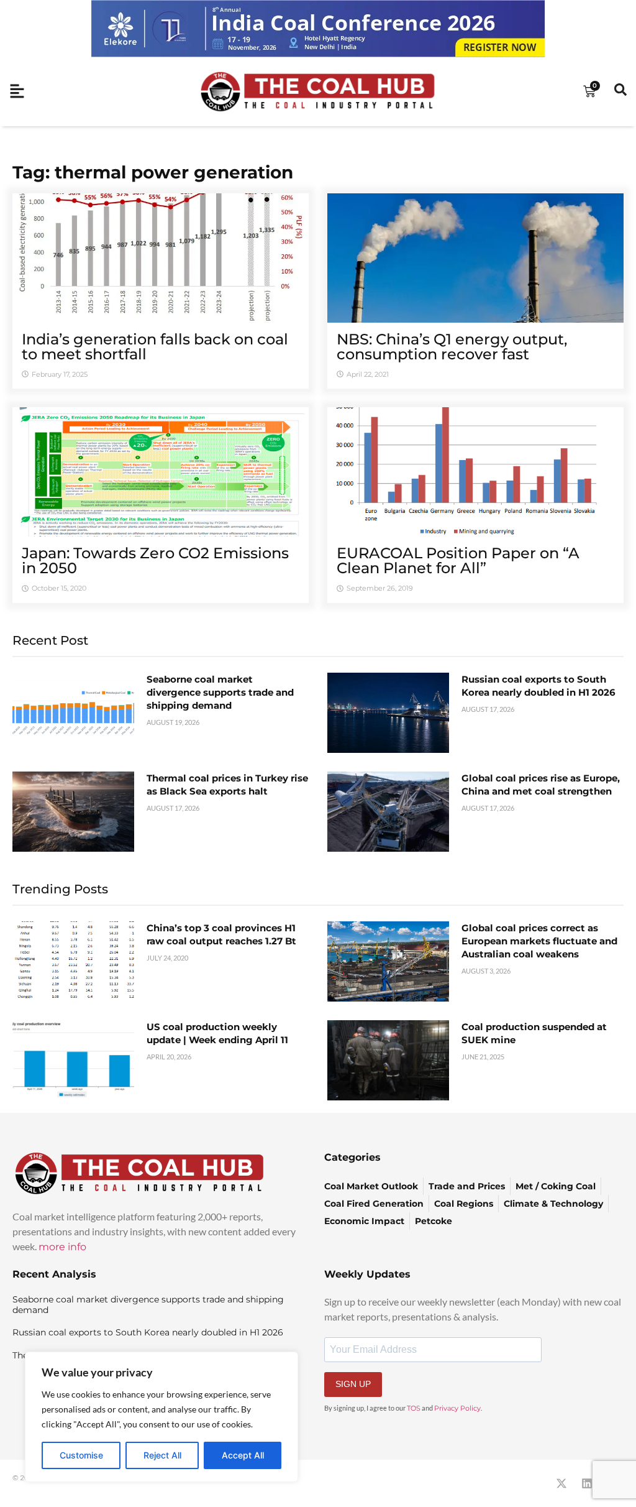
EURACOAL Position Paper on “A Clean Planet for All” (458, 560)
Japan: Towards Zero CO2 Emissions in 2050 (155, 560)
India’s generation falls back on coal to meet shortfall (155, 346)
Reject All (162, 1455)
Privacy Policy (457, 1408)
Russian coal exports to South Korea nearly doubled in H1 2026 (147, 1332)
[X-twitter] (561, 1483)
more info (62, 1247)
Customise (81, 1455)
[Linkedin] (587, 1483)
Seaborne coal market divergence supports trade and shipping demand (220, 692)
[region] (161, 1417)
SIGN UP (353, 1384)
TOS (413, 1408)
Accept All (243, 1455)
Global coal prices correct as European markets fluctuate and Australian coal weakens (539, 941)
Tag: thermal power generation (152, 172)
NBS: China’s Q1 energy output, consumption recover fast (452, 346)
